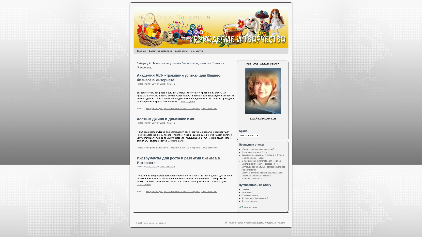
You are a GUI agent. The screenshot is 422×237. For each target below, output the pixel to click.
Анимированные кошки (252, 179)
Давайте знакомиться (160, 50)
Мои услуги (197, 50)
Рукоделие (246, 192)
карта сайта (181, 50)
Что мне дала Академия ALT (254, 198)
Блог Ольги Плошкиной (175, 17)
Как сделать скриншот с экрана (256, 176)
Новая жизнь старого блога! (254, 152)
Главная (141, 50)
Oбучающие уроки (249, 195)
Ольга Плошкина (167, 83)
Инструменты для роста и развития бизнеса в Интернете (173, 108)
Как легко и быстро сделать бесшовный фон (262, 173)
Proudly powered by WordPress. (242, 223)
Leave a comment (209, 108)
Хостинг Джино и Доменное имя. (166, 118)
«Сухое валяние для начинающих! (257, 149)
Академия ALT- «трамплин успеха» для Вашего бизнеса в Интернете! (178, 77)
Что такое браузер (250, 201)
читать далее (188, 101)
